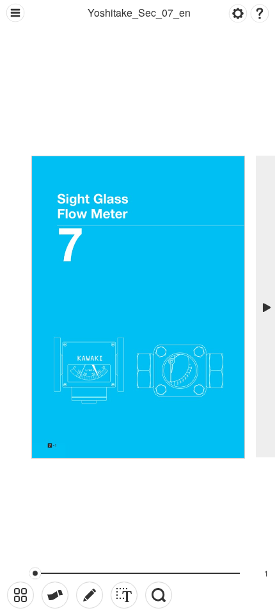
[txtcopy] (124, 595)
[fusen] (55, 595)
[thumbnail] (20, 595)
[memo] (89, 595)
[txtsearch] (159, 595)
